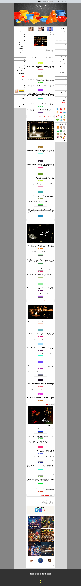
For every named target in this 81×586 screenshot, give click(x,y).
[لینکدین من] (31, 574)
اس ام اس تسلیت (41, 5)
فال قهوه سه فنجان (62, 61)
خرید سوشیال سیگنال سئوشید (20, 65)
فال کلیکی (64, 88)
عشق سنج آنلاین (63, 94)
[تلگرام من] (48, 574)
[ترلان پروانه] (41, 29)
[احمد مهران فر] (50, 29)
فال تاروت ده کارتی (21, 48)
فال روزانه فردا (22, 104)
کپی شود (40, 63)
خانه (65, 1)
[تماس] (40, 574)
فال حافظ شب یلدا (22, 86)
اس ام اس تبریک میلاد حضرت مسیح (60, 37)
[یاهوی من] (50, 574)
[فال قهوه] (47, 536)
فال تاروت (59, 1)
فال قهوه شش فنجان (62, 63)
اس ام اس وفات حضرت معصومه (61, 36)
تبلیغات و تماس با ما (38, 1)
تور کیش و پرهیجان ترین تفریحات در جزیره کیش (20, 68)
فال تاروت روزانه (22, 31)
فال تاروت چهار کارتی (21, 40)
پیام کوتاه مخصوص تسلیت (49, 50)
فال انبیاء (64, 53)
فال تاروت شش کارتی (21, 44)
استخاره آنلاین (44, 1)
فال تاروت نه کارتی (21, 46)
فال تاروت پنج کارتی (21, 42)
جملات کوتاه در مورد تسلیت (49, 49)
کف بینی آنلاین (63, 69)
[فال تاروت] (47, 522)
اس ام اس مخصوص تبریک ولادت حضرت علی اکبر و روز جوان (61, 33)
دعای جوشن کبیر (63, 80)
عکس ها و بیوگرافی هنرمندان (20, 106)
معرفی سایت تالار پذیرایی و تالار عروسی (20, 74)
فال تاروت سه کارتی (21, 38)
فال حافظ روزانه (22, 84)
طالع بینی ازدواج (63, 75)
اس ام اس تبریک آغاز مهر (49, 500)
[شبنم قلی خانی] (31, 29)
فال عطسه (22, 98)
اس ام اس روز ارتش (62, 39)
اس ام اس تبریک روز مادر (49, 499)
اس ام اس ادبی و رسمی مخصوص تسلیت (48, 51)
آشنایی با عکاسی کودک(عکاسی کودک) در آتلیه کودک (20, 71)
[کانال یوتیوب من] (33, 574)
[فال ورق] (34, 549)
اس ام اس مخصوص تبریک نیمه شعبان (48, 501)
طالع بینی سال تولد (63, 140)
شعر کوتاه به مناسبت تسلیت (49, 48)
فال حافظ (63, 1)
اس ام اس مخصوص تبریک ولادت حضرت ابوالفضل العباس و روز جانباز (44, 503)
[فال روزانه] (34, 522)
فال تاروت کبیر (22, 33)
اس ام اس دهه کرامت (62, 41)
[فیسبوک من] (45, 574)
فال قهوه (64, 59)
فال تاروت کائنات (22, 35)
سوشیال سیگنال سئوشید (20, 61)
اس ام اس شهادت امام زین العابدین (61, 31)
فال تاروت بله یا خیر (21, 54)
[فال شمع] (34, 536)
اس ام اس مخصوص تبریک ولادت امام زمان (47, 502)
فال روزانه (55, 1)
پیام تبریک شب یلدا (21, 87)
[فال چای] (47, 549)
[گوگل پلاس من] (36, 574)
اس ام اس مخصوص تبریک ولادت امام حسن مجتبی (46, 497)
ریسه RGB (63, 100)
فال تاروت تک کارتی (21, 36)
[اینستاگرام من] (43, 574)
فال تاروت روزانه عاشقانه (21, 52)
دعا (64, 82)
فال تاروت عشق (22, 50)
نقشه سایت (37, 579)
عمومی (49, 566)
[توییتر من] (38, 574)
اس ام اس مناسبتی (50, 1)
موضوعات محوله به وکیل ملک (20, 63)
